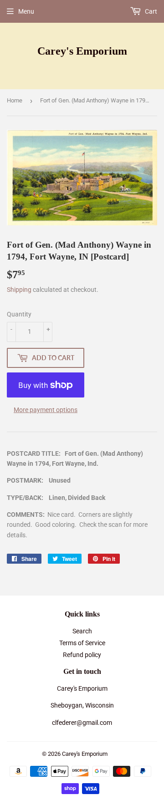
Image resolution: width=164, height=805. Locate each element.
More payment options (45, 409)
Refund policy (82, 654)
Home (14, 100)
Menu (26, 11)
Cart (150, 11)
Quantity (19, 314)
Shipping (19, 289)
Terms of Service (82, 643)
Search (82, 631)
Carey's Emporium (82, 51)
